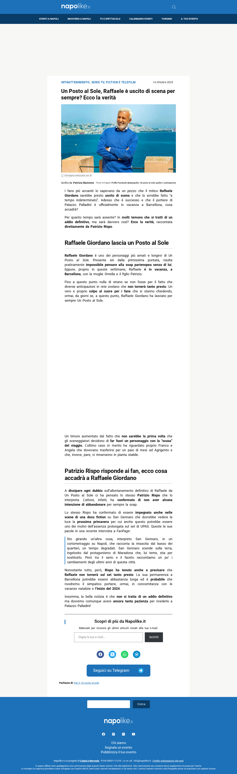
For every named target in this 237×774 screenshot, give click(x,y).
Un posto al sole (90, 683)
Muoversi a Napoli (79, 18)
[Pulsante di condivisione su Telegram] (136, 654)
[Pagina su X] (124, 735)
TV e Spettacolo (110, 18)
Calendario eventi (141, 18)
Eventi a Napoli (49, 18)
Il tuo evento (189, 18)
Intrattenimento (75, 82)
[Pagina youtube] (133, 735)
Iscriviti (153, 637)
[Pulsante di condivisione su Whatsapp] (124, 654)
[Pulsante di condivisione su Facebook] (100, 654)
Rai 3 (77, 683)
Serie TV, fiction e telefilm (113, 82)
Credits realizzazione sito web (168, 760)
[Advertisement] (118, 50)
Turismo (166, 18)
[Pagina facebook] (104, 735)
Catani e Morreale (90, 760)
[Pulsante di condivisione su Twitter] (112, 654)
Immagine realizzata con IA (78, 175)
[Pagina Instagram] (114, 735)
